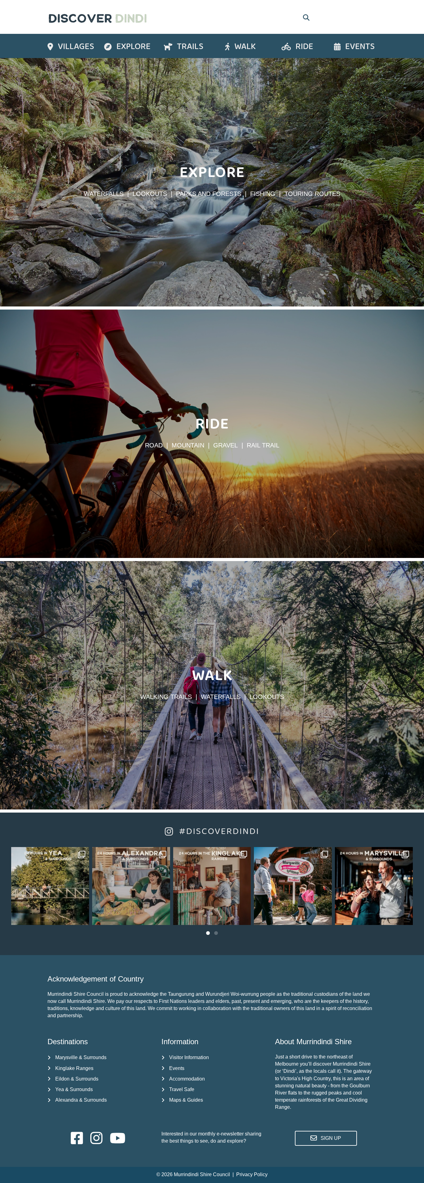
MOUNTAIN (188, 445)
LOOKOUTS (150, 193)
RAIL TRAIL (263, 445)
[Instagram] (81, 917)
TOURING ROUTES (312, 193)
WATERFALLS (104, 193)
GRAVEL (225, 445)
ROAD (154, 445)
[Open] (50, 886)
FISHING (262, 193)
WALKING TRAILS (166, 696)
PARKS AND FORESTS (208, 193)
